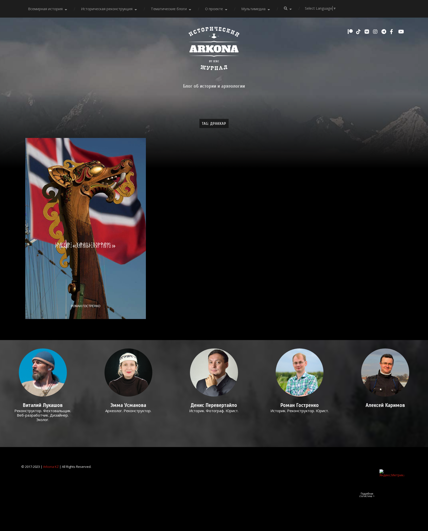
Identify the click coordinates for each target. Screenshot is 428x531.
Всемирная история (45, 8)
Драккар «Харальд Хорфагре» (85, 245)
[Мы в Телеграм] (384, 32)
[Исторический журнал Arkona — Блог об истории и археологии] (214, 50)
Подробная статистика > (366, 494)
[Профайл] (43, 372)
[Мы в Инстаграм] (376, 32)
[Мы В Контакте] (368, 32)
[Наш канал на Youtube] (401, 32)
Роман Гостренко (85, 306)
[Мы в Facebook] (393, 32)
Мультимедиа (253, 8)
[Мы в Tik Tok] (359, 32)
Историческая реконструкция (107, 8)
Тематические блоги (169, 8)
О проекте (214, 8)
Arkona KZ (51, 466)
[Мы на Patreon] (351, 32)
